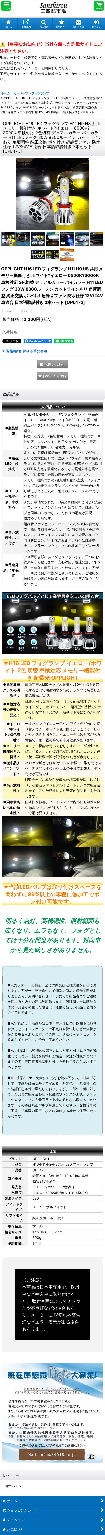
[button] (6, 6)
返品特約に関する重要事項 (26, 351)
